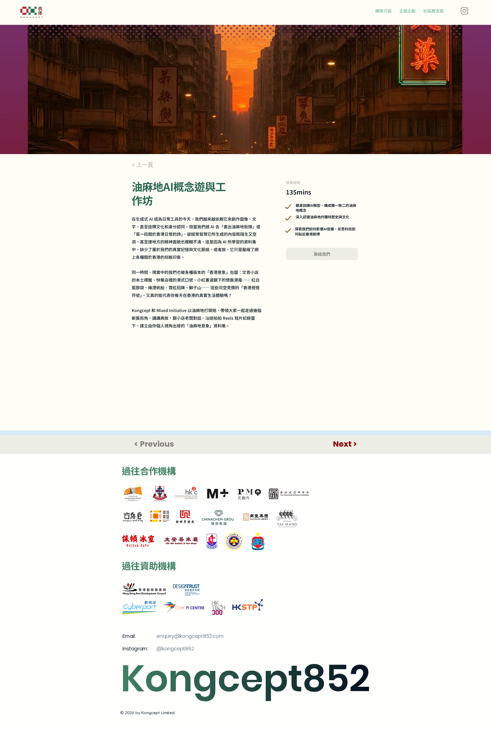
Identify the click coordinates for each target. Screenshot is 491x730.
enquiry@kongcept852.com (190, 636)
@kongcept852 (175, 648)
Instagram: (135, 648)
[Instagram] (465, 11)
